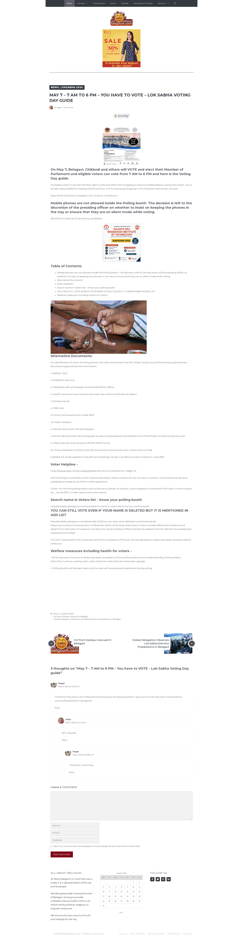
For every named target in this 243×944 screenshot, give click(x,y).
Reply (57, 708)
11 (109, 892)
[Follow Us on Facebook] (152, 879)
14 (127, 892)
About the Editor (137, 934)
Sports (113, 3)
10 (103, 892)
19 (115, 896)
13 (121, 892)
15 (133, 892)
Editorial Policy (173, 934)
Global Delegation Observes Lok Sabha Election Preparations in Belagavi (87, 619)
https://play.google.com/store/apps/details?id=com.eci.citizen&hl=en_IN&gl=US (93, 471)
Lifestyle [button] (81, 3)
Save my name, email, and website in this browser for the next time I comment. (96, 846)
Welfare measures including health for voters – (83, 295)
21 (127, 896)
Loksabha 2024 (72, 87)
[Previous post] (51, 643)
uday (59, 107)
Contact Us (187, 934)
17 (103, 896)
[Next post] (192, 643)
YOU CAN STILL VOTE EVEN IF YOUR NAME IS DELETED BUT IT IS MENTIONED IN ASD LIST (106, 291)
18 (109, 896)
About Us (123, 934)
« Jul (120, 912)
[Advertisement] (121, 591)
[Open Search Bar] (175, 3)
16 (139, 892)
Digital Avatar (99, 934)
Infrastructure (99, 3)
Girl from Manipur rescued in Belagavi (71, 616)
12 (115, 892)
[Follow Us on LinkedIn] (169, 879)
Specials (125, 3)
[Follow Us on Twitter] (158, 879)
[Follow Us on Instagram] (163, 879)
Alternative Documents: (70, 280)
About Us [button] (162, 3)
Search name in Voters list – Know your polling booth (86, 287)
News (69, 3)
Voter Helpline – (66, 284)
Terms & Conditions (156, 934)
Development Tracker (143, 3)
